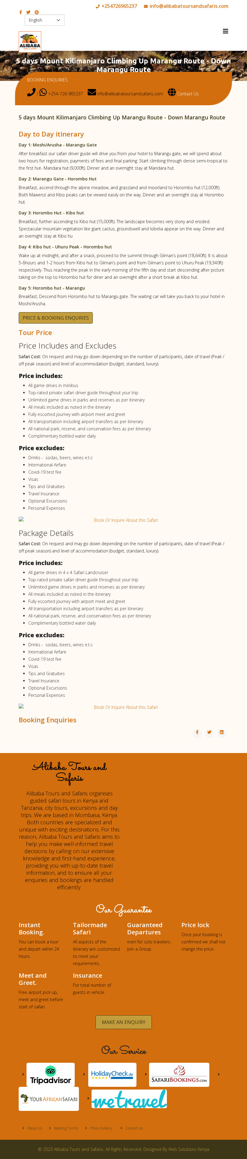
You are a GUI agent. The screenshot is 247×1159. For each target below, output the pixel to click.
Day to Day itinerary (51, 133)
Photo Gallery (100, 1128)
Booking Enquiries (48, 719)
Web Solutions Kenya (188, 1149)
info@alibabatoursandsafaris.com (189, 6)
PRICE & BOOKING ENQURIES (56, 318)
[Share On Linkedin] (221, 733)
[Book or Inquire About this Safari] (123, 520)
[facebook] (20, 12)
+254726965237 (119, 6)
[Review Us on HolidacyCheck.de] (110, 1074)
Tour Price (35, 332)
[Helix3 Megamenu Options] (225, 31)
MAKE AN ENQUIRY (123, 1022)
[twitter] (28, 12)
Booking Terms (65, 1128)
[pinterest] (37, 12)
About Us (34, 1128)
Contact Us (187, 94)
